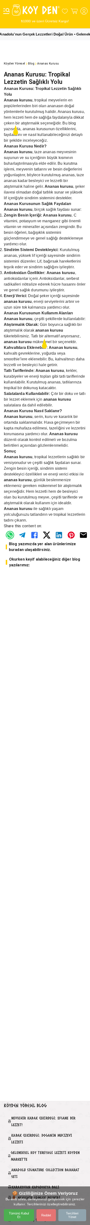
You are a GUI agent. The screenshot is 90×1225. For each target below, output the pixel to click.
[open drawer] (6, 11)
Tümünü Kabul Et (19, 1215)
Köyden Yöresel (14, 63)
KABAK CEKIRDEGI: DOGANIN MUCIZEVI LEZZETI (41, 1138)
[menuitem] (10, 535)
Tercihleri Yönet (72, 1215)
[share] (10, 535)
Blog (31, 63)
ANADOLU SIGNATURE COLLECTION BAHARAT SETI (45, 1173)
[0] (64, 11)
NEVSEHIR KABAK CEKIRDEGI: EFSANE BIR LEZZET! (43, 1121)
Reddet (46, 1215)
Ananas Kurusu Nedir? (25, 146)
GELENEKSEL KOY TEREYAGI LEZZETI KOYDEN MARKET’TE (45, 1156)
